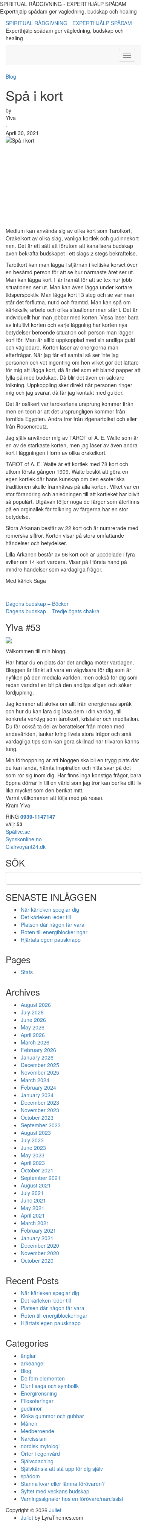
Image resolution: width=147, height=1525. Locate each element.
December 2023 (40, 1102)
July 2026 (32, 1012)
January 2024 (37, 1095)
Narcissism (34, 1438)
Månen (29, 1423)
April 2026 (33, 1034)
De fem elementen (43, 1378)
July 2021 (32, 1193)
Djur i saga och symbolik (50, 1386)
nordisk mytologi (40, 1446)
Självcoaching (37, 1461)
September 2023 (41, 1125)
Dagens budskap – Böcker (37, 603)
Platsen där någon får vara (52, 924)
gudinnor (31, 1408)
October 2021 (37, 1170)
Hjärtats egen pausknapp (51, 939)
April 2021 (33, 1215)
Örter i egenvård (40, 1453)
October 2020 (37, 1260)
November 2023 (40, 1110)
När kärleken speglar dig (50, 909)
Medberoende (37, 1431)
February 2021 (38, 1230)
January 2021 (37, 1238)
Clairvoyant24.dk (26, 846)
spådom (30, 1476)
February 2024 (38, 1087)
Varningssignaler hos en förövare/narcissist (72, 1498)
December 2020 (40, 1245)
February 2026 (38, 1050)
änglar (28, 1355)
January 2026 (37, 1057)
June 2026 (33, 1019)
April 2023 (33, 1162)
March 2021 (35, 1223)
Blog (11, 76)
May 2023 (32, 1155)
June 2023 (33, 1147)
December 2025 (40, 1065)
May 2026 (32, 1027)
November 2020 (40, 1253)
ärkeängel (32, 1363)
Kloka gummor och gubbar (52, 1416)
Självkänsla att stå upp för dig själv (62, 1468)
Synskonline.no (24, 839)
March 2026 (35, 1042)
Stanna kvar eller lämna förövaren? (63, 1483)
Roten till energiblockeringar (54, 932)
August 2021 (36, 1185)
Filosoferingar (37, 1401)
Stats (27, 972)
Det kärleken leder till (46, 917)
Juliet (55, 1510)
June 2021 (33, 1200)
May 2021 (32, 1208)
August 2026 (36, 1004)
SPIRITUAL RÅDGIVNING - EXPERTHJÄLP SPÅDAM (69, 23)
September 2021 (41, 1177)
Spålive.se (18, 831)
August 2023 (36, 1132)
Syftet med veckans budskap (55, 1491)
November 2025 (40, 1072)
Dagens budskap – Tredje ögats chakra (53, 611)
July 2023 (32, 1140)
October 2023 (37, 1117)
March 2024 (35, 1080)
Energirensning (39, 1393)
